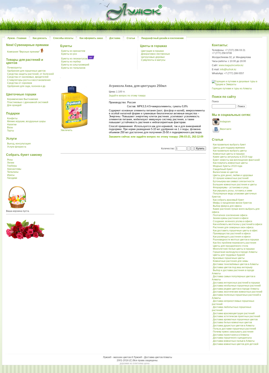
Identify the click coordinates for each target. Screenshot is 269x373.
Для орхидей (14, 105)
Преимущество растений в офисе (232, 233)
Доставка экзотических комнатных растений (237, 291)
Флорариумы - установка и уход (230, 187)
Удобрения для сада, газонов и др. (26, 86)
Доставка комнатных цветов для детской (235, 344)
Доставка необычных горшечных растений (237, 285)
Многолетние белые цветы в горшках (234, 248)
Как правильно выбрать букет (229, 144)
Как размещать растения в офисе (232, 236)
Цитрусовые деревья (153, 57)
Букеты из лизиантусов (74, 58)
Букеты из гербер (71, 61)
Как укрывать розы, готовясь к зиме (232, 190)
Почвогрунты (14, 67)
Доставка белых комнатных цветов (232, 322)
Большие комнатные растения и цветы (235, 184)
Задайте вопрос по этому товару (127, 95)
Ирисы (11, 175)
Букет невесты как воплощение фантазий (236, 160)
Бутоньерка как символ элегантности (233, 181)
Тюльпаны (13, 172)
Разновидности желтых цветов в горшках (236, 239)
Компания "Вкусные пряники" (23, 51)
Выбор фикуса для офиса (227, 206)
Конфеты (12, 118)
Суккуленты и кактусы (153, 60)
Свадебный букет (223, 169)
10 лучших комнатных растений (231, 178)
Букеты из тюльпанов (73, 67)
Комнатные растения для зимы (230, 261)
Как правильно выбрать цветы (230, 150)
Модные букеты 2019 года (227, 166)
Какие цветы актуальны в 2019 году (232, 156)
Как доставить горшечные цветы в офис (235, 230)
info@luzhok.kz (228, 69)
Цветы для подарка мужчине (229, 147)
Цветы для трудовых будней (229, 255)
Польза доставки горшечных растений (234, 328)
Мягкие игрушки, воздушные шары (26, 121)
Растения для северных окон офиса (233, 227)
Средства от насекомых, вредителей (27, 77)
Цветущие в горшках (152, 51)
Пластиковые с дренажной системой (27, 102)
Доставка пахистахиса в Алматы (231, 334)
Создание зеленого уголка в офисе (232, 221)
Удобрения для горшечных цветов (26, 70)
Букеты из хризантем (73, 51)
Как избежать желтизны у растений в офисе (237, 224)
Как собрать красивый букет (228, 200)
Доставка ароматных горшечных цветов (235, 319)
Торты (10, 130)
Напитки (12, 124)
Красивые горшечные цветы (229, 258)
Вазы (10, 127)
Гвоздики (12, 178)
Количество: (168, 148)
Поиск (215, 101)
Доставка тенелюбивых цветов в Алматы (236, 264)
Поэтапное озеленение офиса (230, 215)
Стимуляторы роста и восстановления (29, 80)
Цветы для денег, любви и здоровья (233, 175)
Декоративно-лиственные (155, 54)
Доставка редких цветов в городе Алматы (236, 288)
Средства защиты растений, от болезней (30, 74)
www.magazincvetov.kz (231, 65)
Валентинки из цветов (225, 172)
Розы (10, 159)
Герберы (12, 165)
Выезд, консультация (19, 143)
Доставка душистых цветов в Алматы (233, 325)
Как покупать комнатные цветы (230, 163)
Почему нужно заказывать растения (233, 331)
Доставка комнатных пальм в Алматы (234, 341)
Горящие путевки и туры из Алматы (232, 88)
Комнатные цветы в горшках (229, 153)
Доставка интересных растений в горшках (236, 282)
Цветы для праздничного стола (230, 246)
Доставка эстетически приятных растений (236, 316)
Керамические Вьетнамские (22, 99)
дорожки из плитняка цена (134, 363)
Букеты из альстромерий (75, 64)
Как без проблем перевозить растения (234, 242)
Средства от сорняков (19, 83)
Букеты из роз (69, 54)
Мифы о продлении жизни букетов (232, 202)
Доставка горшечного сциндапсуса (232, 337)
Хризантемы (14, 169)
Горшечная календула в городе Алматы (235, 252)
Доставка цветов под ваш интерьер (232, 267)
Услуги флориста (16, 146)
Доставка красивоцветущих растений (234, 313)
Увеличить (66, 130)
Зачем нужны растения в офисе (231, 218)
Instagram (225, 121)
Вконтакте (225, 129)
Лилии (10, 162)
